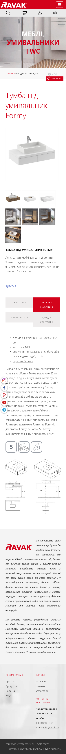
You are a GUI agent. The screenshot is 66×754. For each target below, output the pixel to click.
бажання (56, 78)
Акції (8, 695)
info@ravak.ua (51, 727)
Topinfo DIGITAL (52, 748)
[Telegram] (4, 409)
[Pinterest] (4, 395)
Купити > (11, 286)
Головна (10, 73)
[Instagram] (4, 380)
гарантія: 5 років (23, 361)
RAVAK (14, 4)
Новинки (11, 690)
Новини (40, 686)
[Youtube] (4, 402)
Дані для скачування (47, 319)
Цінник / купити (19, 317)
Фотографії (42, 690)
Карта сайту (42, 744)
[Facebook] (4, 387)
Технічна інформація (46, 304)
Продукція (21, 73)
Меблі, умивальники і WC (41, 73)
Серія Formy (19, 302)
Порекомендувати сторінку (20, 744)
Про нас (10, 681)
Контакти (41, 681)
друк (54, 74)
